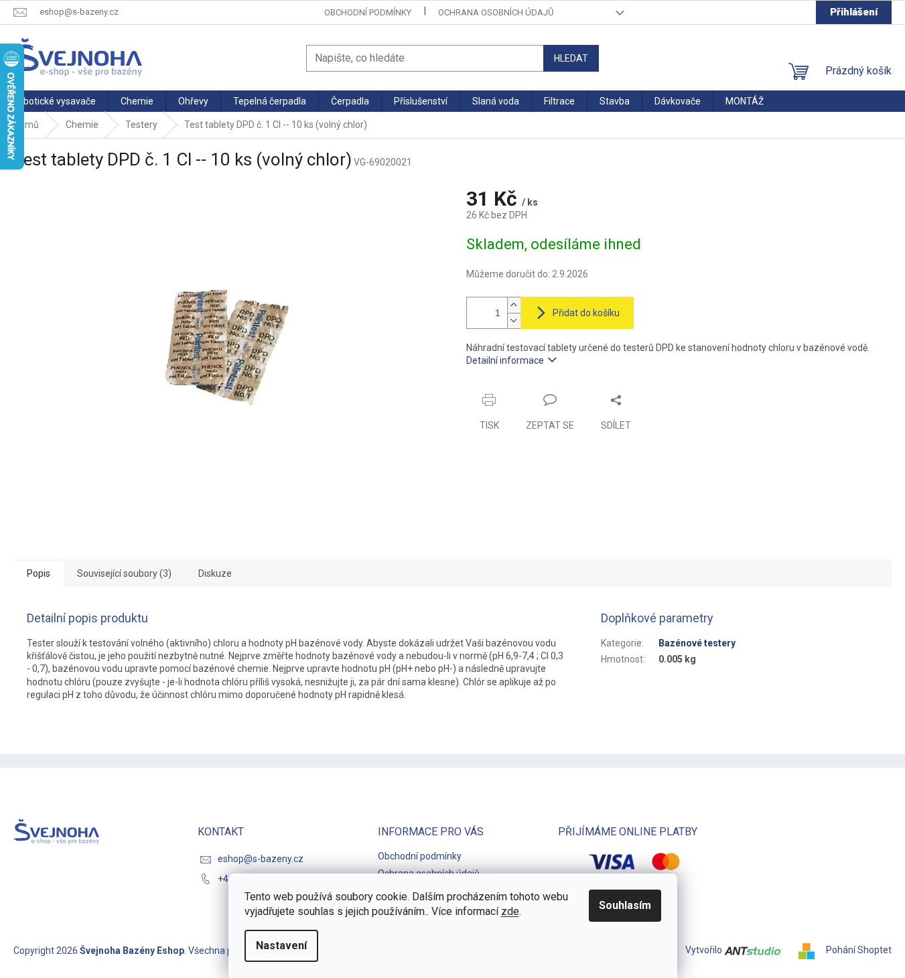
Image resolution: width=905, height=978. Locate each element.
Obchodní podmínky (367, 12)
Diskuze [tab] (215, 573)
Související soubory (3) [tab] (124, 573)
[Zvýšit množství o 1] (513, 305)
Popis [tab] (38, 573)
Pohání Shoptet (859, 950)
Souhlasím (625, 905)
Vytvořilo (704, 950)
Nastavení (281, 945)
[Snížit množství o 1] (513, 320)
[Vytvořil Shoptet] (811, 950)
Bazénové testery (697, 643)
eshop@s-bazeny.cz (260, 858)
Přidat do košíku (586, 312)
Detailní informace (505, 360)
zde (510, 911)
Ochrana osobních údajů (495, 12)
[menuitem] (54, 101)
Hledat (571, 58)
